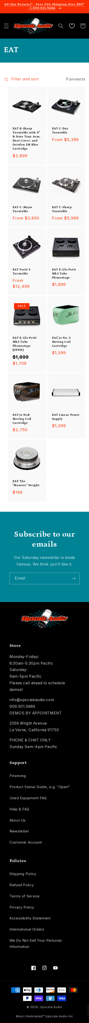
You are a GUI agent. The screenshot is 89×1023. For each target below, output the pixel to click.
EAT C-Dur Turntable (60, 130)
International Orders (26, 929)
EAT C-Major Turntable (23, 209)
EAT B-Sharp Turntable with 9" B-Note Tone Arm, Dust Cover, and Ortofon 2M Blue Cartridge (27, 139)
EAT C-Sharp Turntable (62, 209)
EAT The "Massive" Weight (26, 483)
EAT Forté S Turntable (22, 271)
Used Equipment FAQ (28, 798)
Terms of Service (24, 896)
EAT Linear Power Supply (66, 417)
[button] (6, 25)
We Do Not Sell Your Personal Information (35, 943)
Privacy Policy (21, 907)
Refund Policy (21, 885)
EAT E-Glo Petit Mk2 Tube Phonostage (64, 273)
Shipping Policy (22, 874)
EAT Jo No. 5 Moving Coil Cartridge (61, 342)
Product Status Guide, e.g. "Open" (39, 787)
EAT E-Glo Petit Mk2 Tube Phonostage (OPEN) (25, 344)
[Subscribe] (73, 578)
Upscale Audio (51, 1007)
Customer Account (25, 842)
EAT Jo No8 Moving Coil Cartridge (22, 419)
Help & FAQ (19, 809)
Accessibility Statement (30, 918)
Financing (17, 776)
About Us (17, 820)
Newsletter (19, 831)
